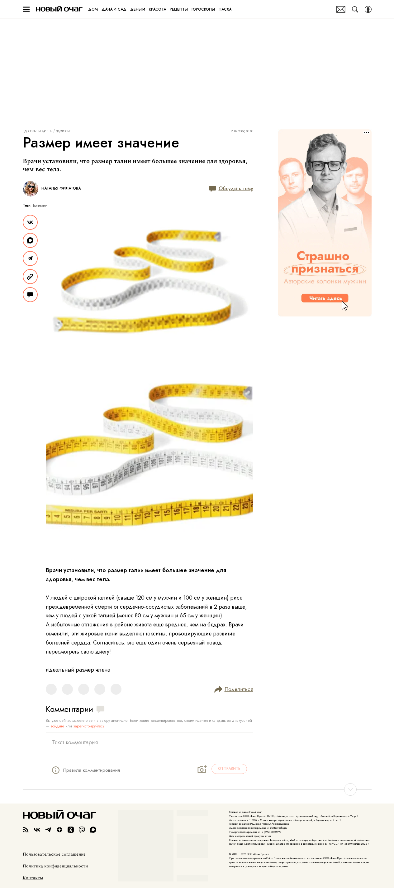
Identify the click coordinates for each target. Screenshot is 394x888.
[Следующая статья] (197, 789)
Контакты (33, 878)
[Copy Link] (30, 276)
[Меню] (26, 9)
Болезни (40, 205)
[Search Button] (355, 9)
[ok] (71, 830)
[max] (93, 830)
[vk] (37, 830)
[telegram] (48, 830)
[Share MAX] (30, 240)
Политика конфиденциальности (55, 866)
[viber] (82, 830)
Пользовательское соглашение (54, 854)
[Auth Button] (368, 9)
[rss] (26, 830)
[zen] (59, 830)
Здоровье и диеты (37, 131)
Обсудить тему (236, 188)
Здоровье (63, 131)
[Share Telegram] (30, 258)
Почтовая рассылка (340, 9)
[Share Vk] (30, 222)
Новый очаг (59, 9)
